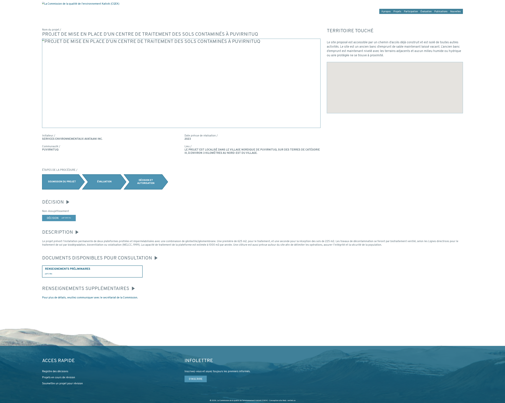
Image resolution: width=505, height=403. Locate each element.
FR (443, 3)
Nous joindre (418, 3)
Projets (397, 11)
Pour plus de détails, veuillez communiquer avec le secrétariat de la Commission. (90, 297)
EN (449, 3)
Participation (411, 11)
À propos (386, 11)
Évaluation (426, 11)
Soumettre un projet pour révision (62, 383)
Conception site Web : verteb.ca (282, 400)
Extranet (433, 3)
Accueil (403, 3)
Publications (441, 11)
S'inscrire (196, 379)
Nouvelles (455, 11)
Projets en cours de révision (58, 377)
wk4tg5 (459, 3)
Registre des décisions (55, 371)
